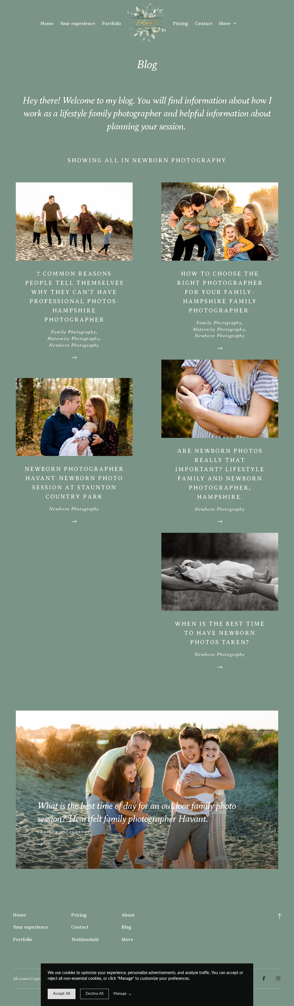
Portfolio (111, 23)
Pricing (180, 23)
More (225, 23)
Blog (126, 927)
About (128, 915)
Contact (203, 23)
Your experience (77, 23)
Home (47, 23)
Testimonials (84, 939)
